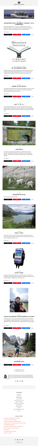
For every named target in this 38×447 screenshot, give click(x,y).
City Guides (19, 398)
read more (6, 75)
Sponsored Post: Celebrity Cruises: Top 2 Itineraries (19, 23)
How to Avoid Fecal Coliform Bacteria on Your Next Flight (13, 426)
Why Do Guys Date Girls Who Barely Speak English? (12, 421)
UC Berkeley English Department (9, 424)
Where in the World (19, 86)
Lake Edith (19, 149)
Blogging (19, 395)
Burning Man (19, 397)
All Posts (19, 21)
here (9, 378)
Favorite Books (19, 401)
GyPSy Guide (19, 273)
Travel (19, 410)
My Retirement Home (19, 68)
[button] (19, 7)
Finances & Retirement (21, 66)
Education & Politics (19, 400)
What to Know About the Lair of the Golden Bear (11, 427)
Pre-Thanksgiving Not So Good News (10, 431)
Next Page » (21, 370)
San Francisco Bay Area (19, 409)
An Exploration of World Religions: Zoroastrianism (12, 418)
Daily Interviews (6, 429)
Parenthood (19, 404)
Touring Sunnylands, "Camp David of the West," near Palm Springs (15, 423)
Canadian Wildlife (19, 194)
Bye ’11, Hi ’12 (19, 104)
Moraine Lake (19, 361)
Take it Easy (19, 233)
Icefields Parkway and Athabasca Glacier (19, 316)
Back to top (19, 441)
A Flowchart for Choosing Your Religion (10, 419)
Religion (19, 407)
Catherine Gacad (19, 3)
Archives (19, 394)
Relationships (19, 406)
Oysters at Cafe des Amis (8, 432)
